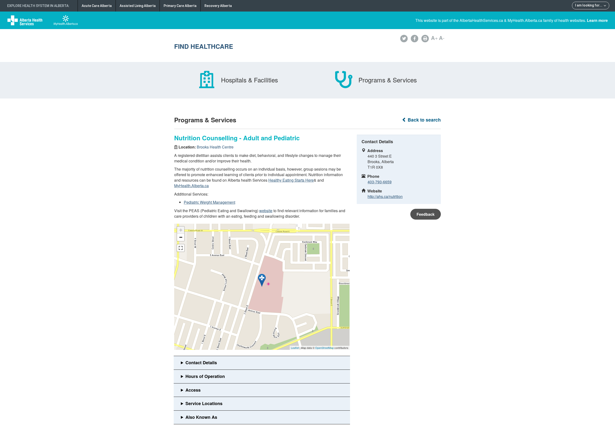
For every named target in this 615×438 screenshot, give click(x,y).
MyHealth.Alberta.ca (191, 185)
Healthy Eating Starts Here (291, 180)
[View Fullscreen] (180, 248)
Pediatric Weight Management (209, 202)
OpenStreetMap (324, 348)
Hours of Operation (205, 376)
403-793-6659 (380, 182)
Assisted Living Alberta (138, 6)
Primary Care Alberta (180, 6)
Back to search (423, 120)
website (265, 210)
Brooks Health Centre (215, 147)
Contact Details (201, 362)
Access (193, 390)
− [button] (180, 237)
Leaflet (295, 348)
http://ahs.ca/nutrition (385, 196)
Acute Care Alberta (97, 6)
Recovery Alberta (218, 6)
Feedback (426, 214)
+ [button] (180, 230)
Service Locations (203, 403)
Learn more (597, 20)
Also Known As (201, 417)
